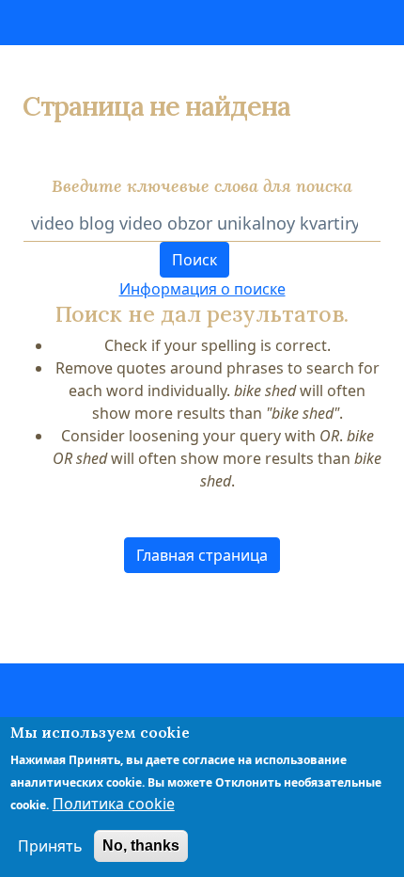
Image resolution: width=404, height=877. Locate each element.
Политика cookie (114, 803)
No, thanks (140, 845)
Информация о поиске (202, 289)
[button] (202, 555)
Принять (50, 846)
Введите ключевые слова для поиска (202, 186)
